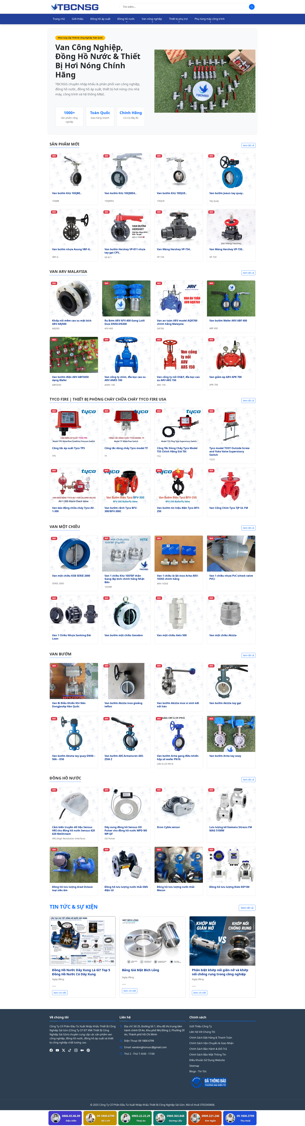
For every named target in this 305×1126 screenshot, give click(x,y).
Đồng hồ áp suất (100, 19)
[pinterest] (88, 1050)
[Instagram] (76, 1050)
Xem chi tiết (60, 992)
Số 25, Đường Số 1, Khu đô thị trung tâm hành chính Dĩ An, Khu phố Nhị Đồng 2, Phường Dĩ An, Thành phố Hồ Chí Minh (154, 1030)
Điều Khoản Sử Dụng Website (207, 1060)
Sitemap (194, 1066)
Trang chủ (59, 19)
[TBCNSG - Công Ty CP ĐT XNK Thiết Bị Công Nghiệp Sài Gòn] (75, 6)
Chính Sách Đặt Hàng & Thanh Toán (210, 1037)
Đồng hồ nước (126, 19)
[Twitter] (63, 1050)
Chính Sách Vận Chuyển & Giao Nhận (211, 1043)
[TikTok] (69, 1050)
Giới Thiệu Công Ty (200, 1026)
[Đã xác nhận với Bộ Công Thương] (222, 1082)
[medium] (82, 1050)
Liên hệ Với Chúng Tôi (202, 1032)
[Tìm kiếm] (252, 7)
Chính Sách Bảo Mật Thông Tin (207, 1054)
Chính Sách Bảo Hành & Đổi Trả (208, 1049)
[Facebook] (51, 1050)
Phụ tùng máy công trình (210, 19)
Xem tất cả (248, 145)
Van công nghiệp (152, 19)
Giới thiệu (77, 19)
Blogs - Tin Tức (198, 1071)
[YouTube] (57, 1050)
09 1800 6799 (146, 1040)
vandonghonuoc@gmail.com (149, 1047)
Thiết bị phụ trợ (178, 19)
